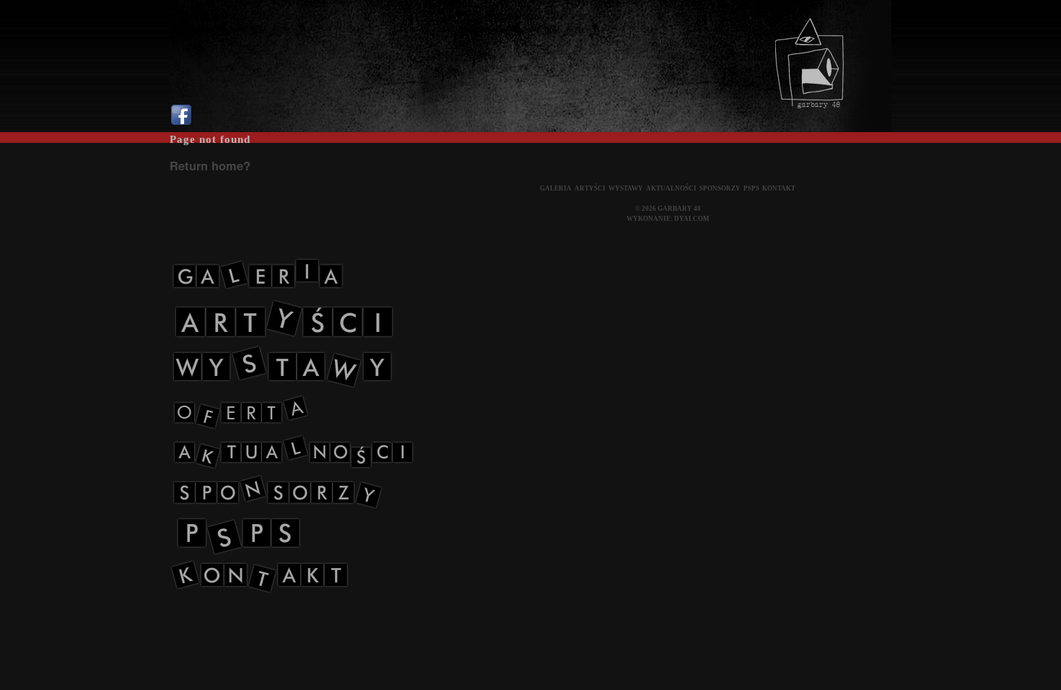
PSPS (751, 188)
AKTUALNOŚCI (671, 188)
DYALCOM (691, 218)
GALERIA (556, 188)
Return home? (210, 165)
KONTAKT (778, 188)
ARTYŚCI (590, 188)
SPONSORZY (720, 188)
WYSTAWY (625, 188)
